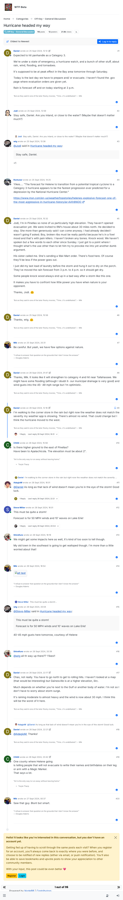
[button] (4, 896)
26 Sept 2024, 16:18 (42, 535)
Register (12, 875)
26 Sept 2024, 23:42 (38, 757)
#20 (117, 798)
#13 (117, 535)
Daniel (17, 51)
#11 (118, 482)
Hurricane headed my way (46, 145)
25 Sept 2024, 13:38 (36, 141)
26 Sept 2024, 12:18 (38, 408)
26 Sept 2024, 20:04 (36, 607)
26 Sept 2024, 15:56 (38, 443)
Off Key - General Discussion (20, 32)
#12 (117, 507)
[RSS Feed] (76, 32)
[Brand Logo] (8, 7)
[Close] (115, 837)
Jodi (16, 111)
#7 (118, 342)
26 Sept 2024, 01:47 (38, 373)
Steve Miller (19, 507)
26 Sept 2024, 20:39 (42, 651)
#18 (117, 729)
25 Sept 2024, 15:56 (38, 315)
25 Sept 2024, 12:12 (38, 51)
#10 (117, 443)
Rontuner (18, 180)
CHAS (16, 443)
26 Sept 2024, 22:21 (38, 729)
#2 (118, 111)
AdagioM (18, 482)
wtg (15, 141)
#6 (118, 315)
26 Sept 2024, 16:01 (41, 482)
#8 (118, 373)
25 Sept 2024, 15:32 (38, 218)
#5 (118, 218)
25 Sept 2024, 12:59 (36, 111)
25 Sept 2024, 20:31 (36, 342)
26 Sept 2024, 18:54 (36, 566)
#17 (117, 672)
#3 (118, 141)
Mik (15, 342)
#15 (117, 607)
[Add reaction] (117, 102)
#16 (117, 651)
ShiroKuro (18, 535)
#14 (117, 566)
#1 (118, 51)
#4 (118, 180)
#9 (118, 408)
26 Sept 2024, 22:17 (38, 672)
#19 (117, 757)
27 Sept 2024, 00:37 (36, 798)
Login (22, 875)
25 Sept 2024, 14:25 (41, 180)
